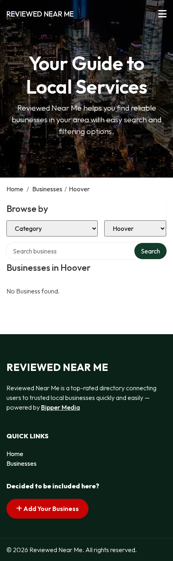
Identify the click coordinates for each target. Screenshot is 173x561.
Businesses (47, 189)
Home (14, 189)
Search (150, 251)
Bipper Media (60, 407)
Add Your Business (50, 508)
